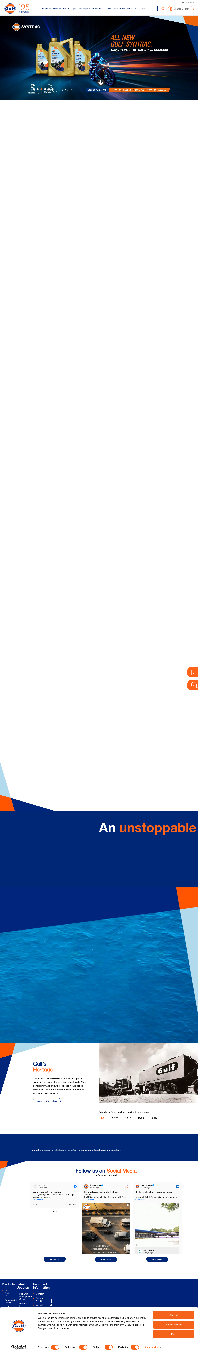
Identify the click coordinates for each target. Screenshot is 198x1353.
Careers (121, 8)
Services (57, 8)
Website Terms (40, 1306)
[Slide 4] (49, 89)
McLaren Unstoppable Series (24, 1296)
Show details (151, 1347)
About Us (132, 8)
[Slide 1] (38, 89)
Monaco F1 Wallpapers (24, 1306)
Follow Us (55, 1259)
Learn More (100, 141)
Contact (142, 8)
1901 (102, 1118)
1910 (128, 1118)
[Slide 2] (41, 89)
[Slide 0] (34, 89)
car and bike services (155, 117)
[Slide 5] (53, 89)
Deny (173, 1334)
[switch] (83, 1347)
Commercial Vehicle (9, 1301)
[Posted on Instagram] (126, 1186)
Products (46, 8)
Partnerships (69, 8)
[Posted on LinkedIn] (177, 1186)
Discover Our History (47, 1101)
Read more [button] (140, 1199)
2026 (115, 1118)
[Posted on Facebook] (75, 1186)
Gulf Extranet (188, 2)
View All (173, 1147)
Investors (111, 8)
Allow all (173, 1315)
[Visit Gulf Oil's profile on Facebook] (35, 1186)
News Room (98, 8)
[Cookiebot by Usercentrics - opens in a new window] (18, 1347)
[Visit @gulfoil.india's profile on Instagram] (86, 1186)
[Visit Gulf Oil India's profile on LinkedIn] (137, 1186)
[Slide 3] (45, 89)
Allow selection (174, 1324)
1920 (153, 1118)
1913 (141, 1118)
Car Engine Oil (8, 1293)
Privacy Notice (39, 1299)
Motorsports (84, 8)
